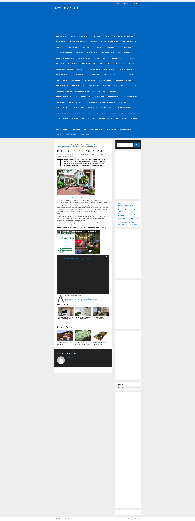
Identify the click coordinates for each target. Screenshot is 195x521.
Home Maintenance (130, 96)
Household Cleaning (107, 102)
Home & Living (75, 80)
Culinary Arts (88, 47)
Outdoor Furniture (106, 118)
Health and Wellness (63, 74)
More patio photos (83, 197)
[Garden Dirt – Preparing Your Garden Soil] (101, 335)
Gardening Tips (82, 69)
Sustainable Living (79, 129)
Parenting (134, 118)
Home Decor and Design (64, 91)
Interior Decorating (63, 107)
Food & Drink (60, 63)
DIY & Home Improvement (64, 53)
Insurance (122, 102)
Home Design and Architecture (66, 96)
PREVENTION (71, 124)
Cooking (94, 42)
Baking (108, 36)
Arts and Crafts (96, 36)
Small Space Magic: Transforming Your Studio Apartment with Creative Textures (128, 209)
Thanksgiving (111, 129)
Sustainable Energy (62, 129)
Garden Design (119, 63)
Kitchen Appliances (124, 107)
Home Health (99, 96)
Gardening (131, 63)
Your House (85, 135)
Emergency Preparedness (111, 53)
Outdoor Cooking (88, 118)
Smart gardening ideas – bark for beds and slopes (82, 343)
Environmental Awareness (65, 58)
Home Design (113, 91)
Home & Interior (93, 74)
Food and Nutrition (88, 63)
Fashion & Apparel (84, 58)
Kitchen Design (76, 113)
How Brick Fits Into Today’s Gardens (76, 259)
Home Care (106, 85)
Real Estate (82, 124)
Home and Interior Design (123, 80)
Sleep (108, 124)
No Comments (68, 156)
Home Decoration (99, 91)
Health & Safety (109, 69)
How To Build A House (66, 8)
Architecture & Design (79, 36)
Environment (128, 53)
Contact (117, 3)
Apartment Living (61, 36)
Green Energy (95, 69)
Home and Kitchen (62, 85)
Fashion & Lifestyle (100, 58)
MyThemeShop (137, 518)
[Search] (137, 145)
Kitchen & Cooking (107, 107)
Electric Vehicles (93, 53)
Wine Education (71, 135)
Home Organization (74, 102)
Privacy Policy (124, 3)
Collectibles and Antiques (78, 42)
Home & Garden (79, 74)
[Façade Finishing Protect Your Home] (65, 335)
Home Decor (132, 85)
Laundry (122, 113)
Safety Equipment (96, 124)
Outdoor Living (121, 118)
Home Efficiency (86, 96)
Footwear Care (104, 63)
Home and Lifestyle (78, 85)
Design (99, 47)
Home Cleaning (119, 85)
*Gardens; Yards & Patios (90, 154)
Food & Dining (130, 58)
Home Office (60, 102)
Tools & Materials (125, 129)
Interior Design (79, 107)
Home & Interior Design (111, 74)
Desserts (127, 47)
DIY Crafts (79, 53)
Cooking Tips (60, 47)
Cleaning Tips (60, 42)
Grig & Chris (61, 154)
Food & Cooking (116, 58)
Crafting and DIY (74, 47)
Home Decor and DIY (82, 91)
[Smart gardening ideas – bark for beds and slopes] (83, 335)
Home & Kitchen (128, 74)
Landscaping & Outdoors (106, 113)
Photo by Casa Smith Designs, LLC (67, 197)
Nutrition (75, 118)
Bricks (99, 154)
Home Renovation (91, 102)
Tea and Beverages (96, 129)
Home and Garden (105, 80)
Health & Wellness (125, 69)
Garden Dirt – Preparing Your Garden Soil (100, 343)
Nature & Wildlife (62, 118)
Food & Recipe (73, 63)
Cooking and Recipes (129, 42)
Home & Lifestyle (61, 80)
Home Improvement (113, 96)
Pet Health (59, 124)
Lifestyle (131, 113)
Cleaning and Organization (123, 36)
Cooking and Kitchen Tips (109, 42)
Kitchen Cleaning (61, 113)
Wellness (59, 135)
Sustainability (119, 124)
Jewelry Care (92, 107)
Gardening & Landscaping (64, 69)
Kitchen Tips (89, 113)
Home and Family (89, 80)
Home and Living (94, 85)
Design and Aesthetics (113, 47)
